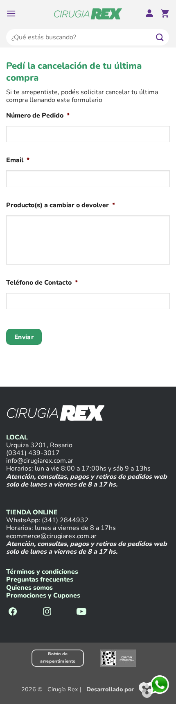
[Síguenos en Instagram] (47, 612)
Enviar (24, 337)
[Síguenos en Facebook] (13, 612)
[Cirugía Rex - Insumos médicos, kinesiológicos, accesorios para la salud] (88, 13)
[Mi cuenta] (149, 13)
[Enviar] (160, 37)
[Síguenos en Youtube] (81, 612)
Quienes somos (29, 587)
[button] (11, 13)
